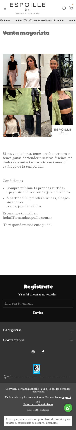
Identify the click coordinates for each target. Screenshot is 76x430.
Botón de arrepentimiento (38, 404)
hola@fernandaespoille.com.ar (27, 217)
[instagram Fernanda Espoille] (33, 352)
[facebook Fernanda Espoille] (43, 352)
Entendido (52, 422)
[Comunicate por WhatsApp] (68, 408)
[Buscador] (64, 8)
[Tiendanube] (38, 410)
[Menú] (5, 8)
